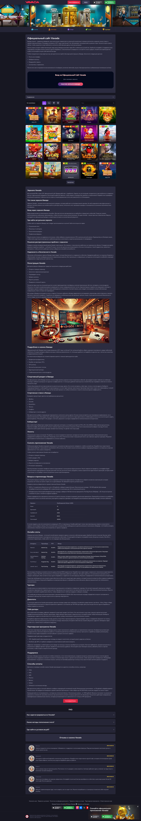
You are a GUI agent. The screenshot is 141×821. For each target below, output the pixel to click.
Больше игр (71, 182)
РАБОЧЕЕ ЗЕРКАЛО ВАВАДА (70, 84)
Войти (85, 2)
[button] (2, 15)
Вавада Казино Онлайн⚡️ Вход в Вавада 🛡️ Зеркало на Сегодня (70, 804)
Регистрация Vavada (70, 701)
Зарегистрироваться (74, 2)
